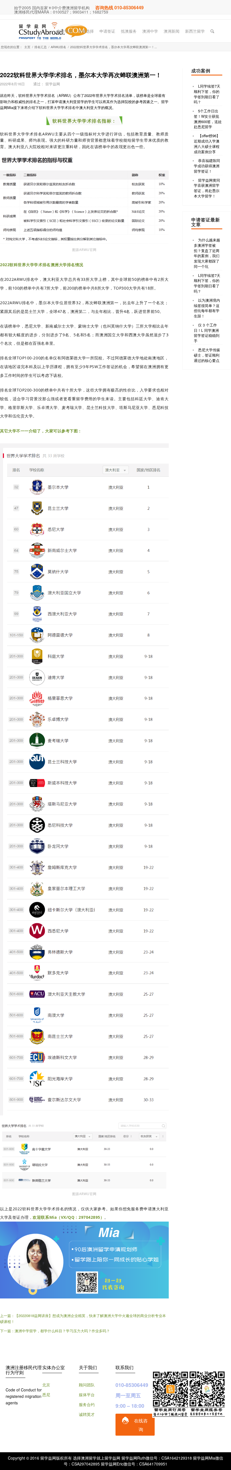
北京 (46, 1384)
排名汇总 (40, 47)
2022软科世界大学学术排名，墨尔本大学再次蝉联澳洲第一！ (80, 74)
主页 (27, 47)
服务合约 (87, 1404)
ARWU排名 (58, 47)
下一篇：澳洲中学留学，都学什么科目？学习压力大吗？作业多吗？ (55, 1330)
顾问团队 (87, 1384)
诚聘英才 (87, 1414)
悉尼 (46, 1394)
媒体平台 (87, 1394)
